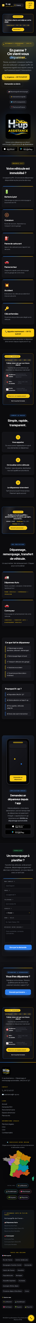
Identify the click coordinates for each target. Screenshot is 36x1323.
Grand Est (21, 1270)
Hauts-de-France (8, 1270)
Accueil (4, 1104)
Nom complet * (9, 881)
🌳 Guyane (12, 1197)
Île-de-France (7, 1260)
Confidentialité (7, 1133)
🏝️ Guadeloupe (11, 1191)
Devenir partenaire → (18, 992)
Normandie (28, 1265)
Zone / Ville (9, 917)
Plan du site (6, 1115)
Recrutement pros (8, 1110)
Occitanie (22, 1280)
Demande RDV (7, 1107)
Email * (7, 890)
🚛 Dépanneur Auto (11, 1222)
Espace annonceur (8, 1113)
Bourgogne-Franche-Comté (12, 1265)
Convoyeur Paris (9, 1239)
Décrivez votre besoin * (13, 927)
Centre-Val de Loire (21, 1260)
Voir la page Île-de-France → (14, 1218)
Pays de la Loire (8, 1275)
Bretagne (19, 1275)
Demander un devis (12, 84)
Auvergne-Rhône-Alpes (10, 1286)
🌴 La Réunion (22, 1185)
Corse (27, 1291)
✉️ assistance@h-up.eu (10, 1094)
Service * (8, 908)
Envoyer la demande (18, 947)
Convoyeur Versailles (10, 1244)
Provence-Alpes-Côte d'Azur (12, 1291)
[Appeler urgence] (31, 1318)
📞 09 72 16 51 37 (8, 1090)
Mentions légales (8, 1124)
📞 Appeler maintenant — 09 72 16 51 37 (18, 332)
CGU (3, 1127)
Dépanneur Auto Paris (10, 1225)
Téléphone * (8, 899)
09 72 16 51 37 (30, 5)
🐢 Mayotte (24, 1197)
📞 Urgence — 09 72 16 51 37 (15, 77)
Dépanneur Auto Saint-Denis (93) (14, 1228)
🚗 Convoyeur (9, 1236)
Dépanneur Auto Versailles (12, 1231)
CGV (3, 1130)
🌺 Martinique (25, 1191)
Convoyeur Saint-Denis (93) (12, 1242)
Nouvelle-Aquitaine (9, 1280)
